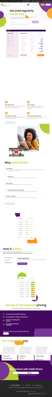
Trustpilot (2, 382)
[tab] (8, 258)
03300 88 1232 (27, 1)
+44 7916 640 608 (37, 1)
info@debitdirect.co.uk (48, 1)
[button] (2, 353)
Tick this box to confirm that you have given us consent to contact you (27, 375)
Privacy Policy (33, 391)
